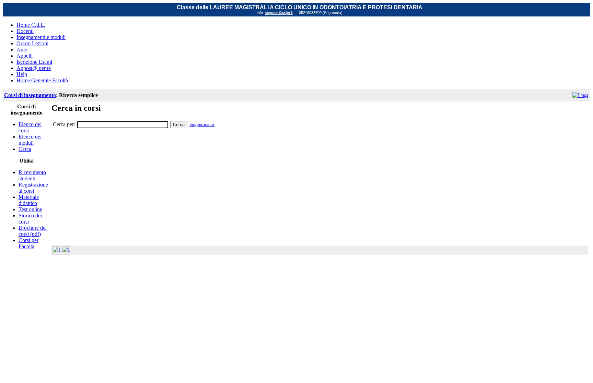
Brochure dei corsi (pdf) (33, 231)
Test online (30, 209)
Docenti (25, 31)
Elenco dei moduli (30, 140)
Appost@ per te (33, 68)
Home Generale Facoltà (42, 80)
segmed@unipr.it (279, 13)
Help (21, 74)
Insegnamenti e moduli (41, 37)
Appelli (24, 56)
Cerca (25, 149)
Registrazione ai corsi (33, 188)
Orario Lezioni (32, 43)
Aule (21, 49)
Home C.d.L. (30, 25)
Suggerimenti (201, 124)
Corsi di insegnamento (30, 95)
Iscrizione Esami (34, 62)
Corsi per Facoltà (28, 243)
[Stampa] (66, 252)
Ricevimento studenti (32, 175)
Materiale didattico (29, 200)
